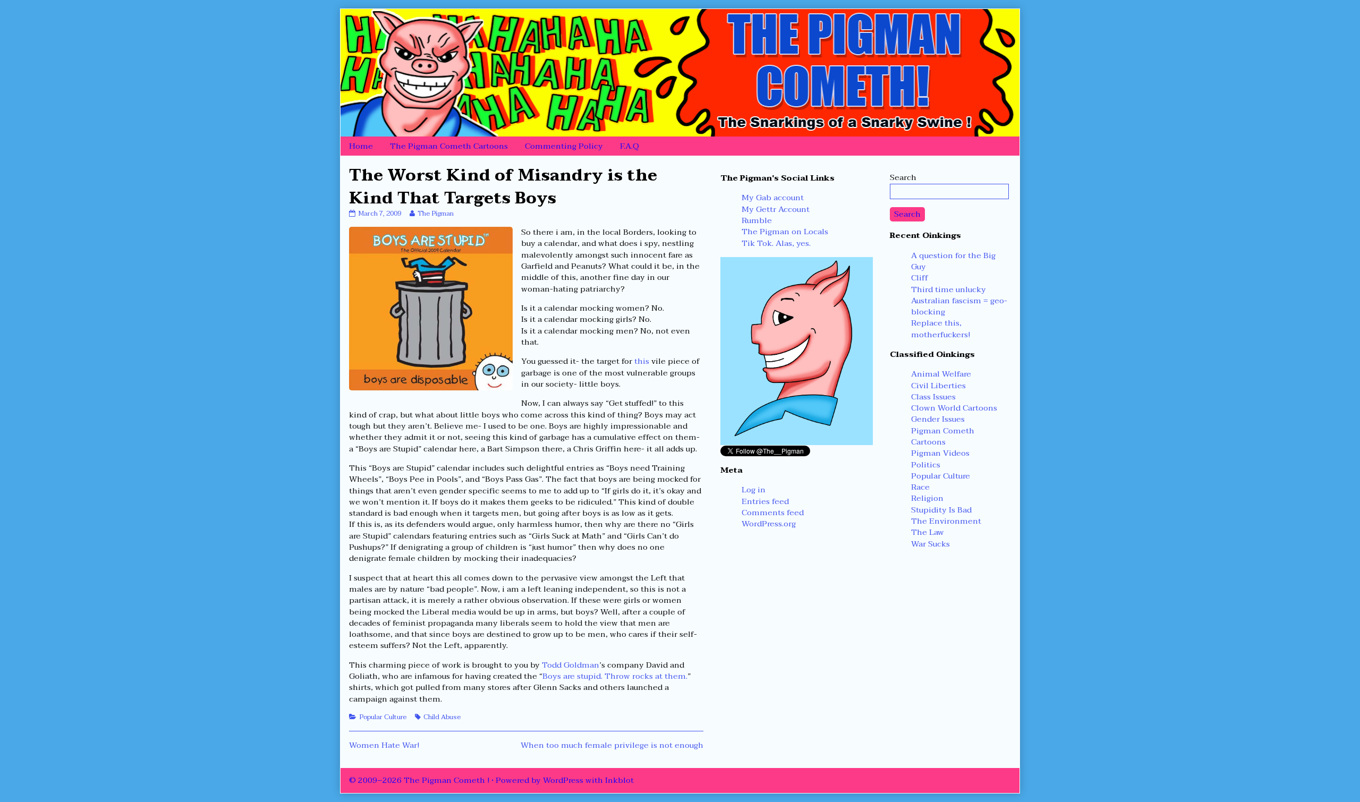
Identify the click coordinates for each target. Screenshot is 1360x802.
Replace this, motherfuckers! (940, 328)
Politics (925, 465)
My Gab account (773, 197)
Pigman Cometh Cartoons (942, 436)
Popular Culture (382, 717)
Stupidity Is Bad (941, 510)
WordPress (563, 780)
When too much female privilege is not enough (612, 745)
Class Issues (933, 397)
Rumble (757, 220)
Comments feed (773, 512)
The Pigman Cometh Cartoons (449, 146)
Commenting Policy (564, 146)
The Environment (946, 521)
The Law (927, 532)
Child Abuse (442, 717)
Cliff (919, 278)
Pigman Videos (940, 453)
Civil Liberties (938, 386)
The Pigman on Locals (785, 231)
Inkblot (619, 780)
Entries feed (765, 501)
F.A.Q (629, 146)
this (641, 361)
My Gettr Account (776, 209)
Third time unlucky (948, 289)
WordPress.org (769, 524)
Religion (927, 498)
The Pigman (435, 213)
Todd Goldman (570, 665)
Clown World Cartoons (954, 408)
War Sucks (930, 544)
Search (903, 177)
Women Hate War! (384, 745)
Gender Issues (938, 419)
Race (920, 487)
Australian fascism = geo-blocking (959, 306)
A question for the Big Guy (953, 261)
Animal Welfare (941, 374)
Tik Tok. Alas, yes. (776, 243)
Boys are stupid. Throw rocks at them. (614, 676)
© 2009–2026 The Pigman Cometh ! (419, 780)
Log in (754, 490)
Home (361, 146)
